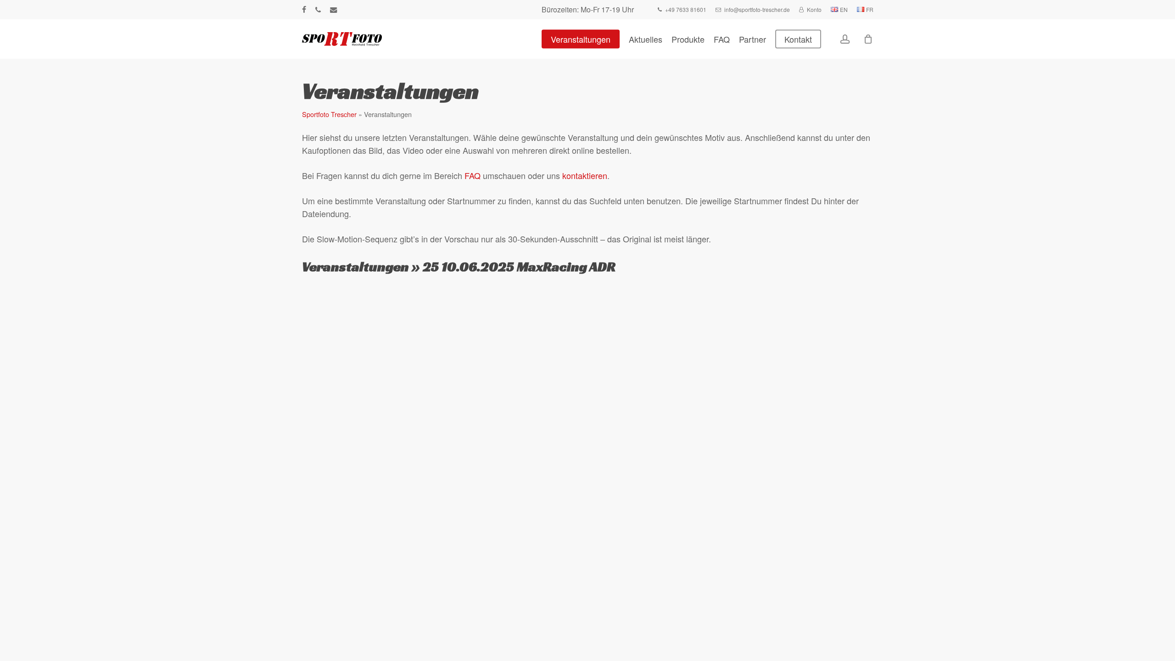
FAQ (472, 175)
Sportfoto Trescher (329, 114)
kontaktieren (584, 175)
